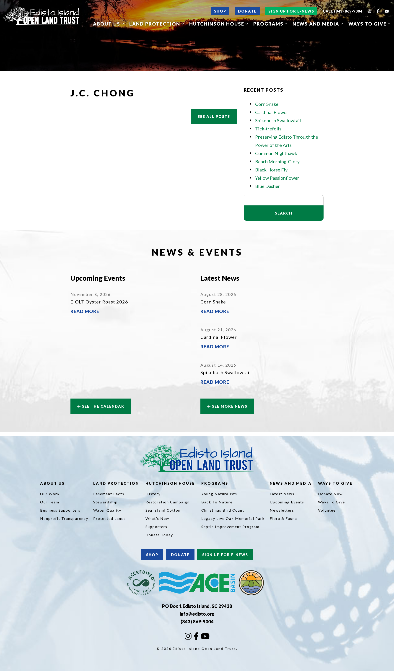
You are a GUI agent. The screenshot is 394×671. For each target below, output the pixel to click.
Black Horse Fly (271, 169)
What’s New (157, 518)
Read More (84, 311)
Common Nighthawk (276, 153)
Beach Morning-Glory (277, 161)
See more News (229, 406)
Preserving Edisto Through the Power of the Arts (286, 141)
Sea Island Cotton (163, 510)
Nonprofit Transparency (64, 518)
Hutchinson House (217, 23)
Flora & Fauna (283, 518)
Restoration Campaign (167, 502)
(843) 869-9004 (197, 621)
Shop (220, 11)
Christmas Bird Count (222, 510)
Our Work (50, 494)
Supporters (156, 526)
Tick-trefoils (268, 128)
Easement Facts (108, 494)
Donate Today (159, 535)
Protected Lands (109, 518)
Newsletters (282, 510)
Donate (247, 11)
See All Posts (214, 116)
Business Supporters (60, 510)
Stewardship (105, 502)
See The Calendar (102, 406)
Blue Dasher (267, 186)
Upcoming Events (287, 502)
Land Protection (155, 23)
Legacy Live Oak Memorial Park (233, 518)
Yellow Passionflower (277, 178)
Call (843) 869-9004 (342, 11)
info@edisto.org (197, 614)
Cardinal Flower (271, 112)
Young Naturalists (219, 494)
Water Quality (107, 510)
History (153, 494)
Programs (269, 23)
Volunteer (327, 510)
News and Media (317, 23)
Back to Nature (217, 502)
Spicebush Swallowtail (278, 120)
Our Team (49, 502)
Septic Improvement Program (230, 526)
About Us (107, 23)
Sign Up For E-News (291, 11)
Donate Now (330, 494)
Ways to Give (368, 23)
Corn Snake (266, 104)
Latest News (282, 494)
